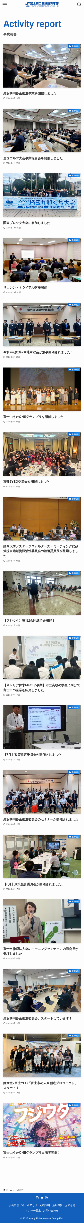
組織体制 (45, 1205)
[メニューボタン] (4, 4)
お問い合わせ (50, 1210)
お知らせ (70, 1205)
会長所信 (14, 1205)
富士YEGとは (29, 1205)
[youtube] (42, 1197)
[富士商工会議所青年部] (41, 4)
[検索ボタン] (79, 4)
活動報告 (57, 1205)
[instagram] (37, 1197)
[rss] (46, 1197)
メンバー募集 (33, 1210)
